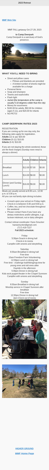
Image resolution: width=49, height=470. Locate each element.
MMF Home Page (24, 453)
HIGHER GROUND (24, 448)
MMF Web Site (9, 20)
